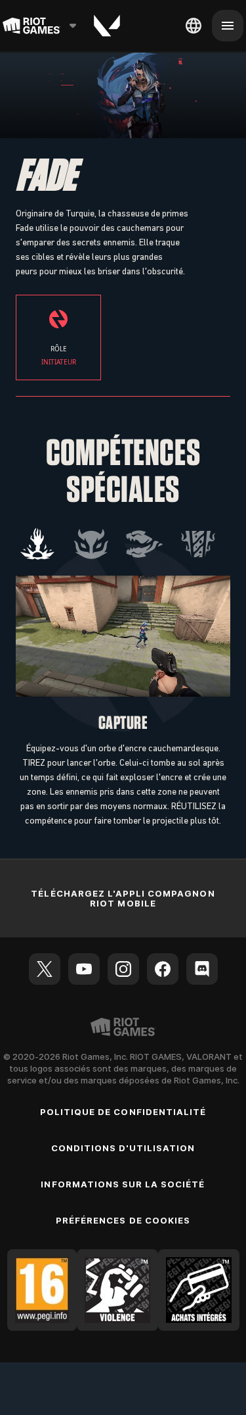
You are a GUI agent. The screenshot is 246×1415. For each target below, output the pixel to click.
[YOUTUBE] (84, 969)
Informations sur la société (123, 1184)
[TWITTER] (44, 969)
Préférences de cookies (123, 1220)
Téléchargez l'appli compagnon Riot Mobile (123, 898)
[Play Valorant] (107, 25)
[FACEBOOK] (163, 969)
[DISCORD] (202, 969)
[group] (117, 544)
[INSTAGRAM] (123, 969)
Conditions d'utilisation (123, 1148)
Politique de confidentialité (123, 1111)
